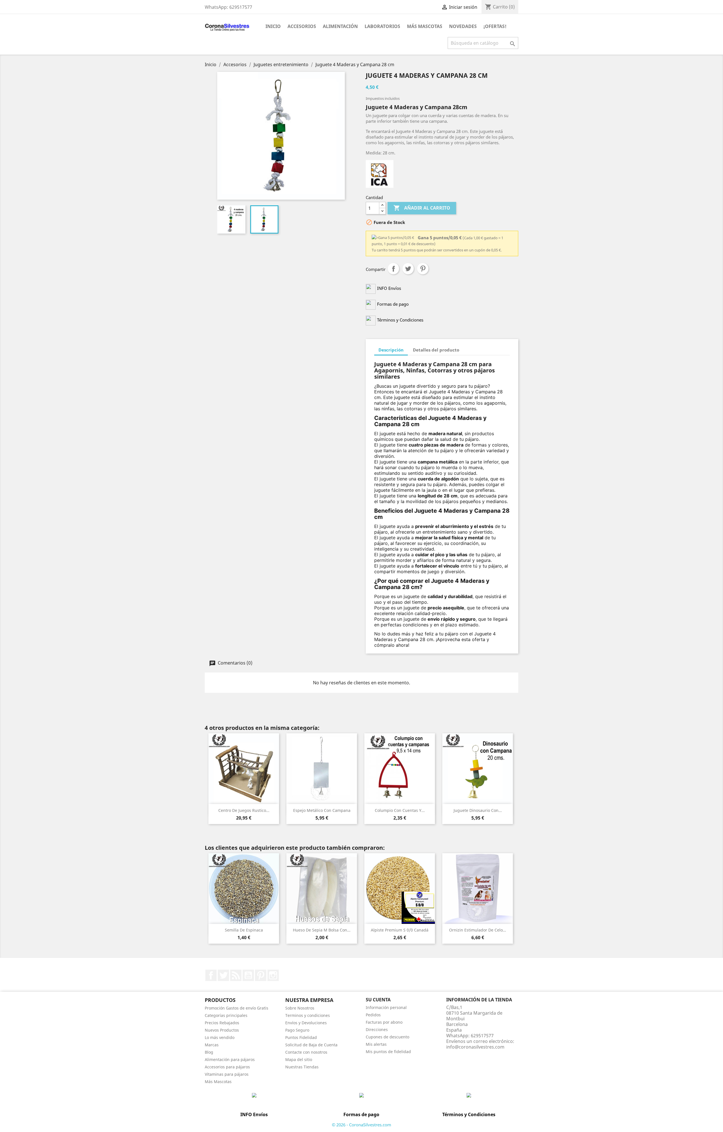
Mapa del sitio (298, 1059)
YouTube (248, 975)
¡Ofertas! (495, 26)
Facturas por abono (384, 1022)
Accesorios (302, 26)
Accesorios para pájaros (227, 1067)
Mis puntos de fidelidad (388, 1051)
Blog (209, 1052)
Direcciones (377, 1029)
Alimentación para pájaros (230, 1059)
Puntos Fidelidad (301, 1037)
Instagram (273, 975)
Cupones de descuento (387, 1037)
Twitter (223, 975)
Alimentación (340, 26)
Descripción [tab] (391, 350)
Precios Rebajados (222, 1022)
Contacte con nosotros (306, 1052)
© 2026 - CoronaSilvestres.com (361, 1124)
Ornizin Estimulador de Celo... (477, 930)
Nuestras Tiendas (302, 1067)
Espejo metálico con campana (321, 810)
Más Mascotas (424, 26)
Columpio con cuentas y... (400, 810)
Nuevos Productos (222, 1030)
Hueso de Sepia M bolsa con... (321, 930)
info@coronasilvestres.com (475, 1047)
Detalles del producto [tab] (436, 350)
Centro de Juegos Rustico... (243, 810)
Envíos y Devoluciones (306, 1022)
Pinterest (422, 268)
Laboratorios (382, 26)
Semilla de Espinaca (244, 930)
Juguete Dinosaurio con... (478, 810)
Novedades (463, 26)
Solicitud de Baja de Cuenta (311, 1044)
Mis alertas (376, 1044)
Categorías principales (226, 1015)
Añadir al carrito (421, 207)
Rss (235, 975)
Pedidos (373, 1014)
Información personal (386, 1007)
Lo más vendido (219, 1037)
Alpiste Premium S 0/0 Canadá (399, 930)
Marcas (212, 1044)
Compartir (393, 268)
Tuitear (408, 268)
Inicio (273, 26)
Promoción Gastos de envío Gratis (236, 1008)
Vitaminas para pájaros (227, 1074)
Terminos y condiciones (307, 1015)
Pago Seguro (297, 1030)
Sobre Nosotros (299, 1008)
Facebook (211, 975)
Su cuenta (378, 1000)
